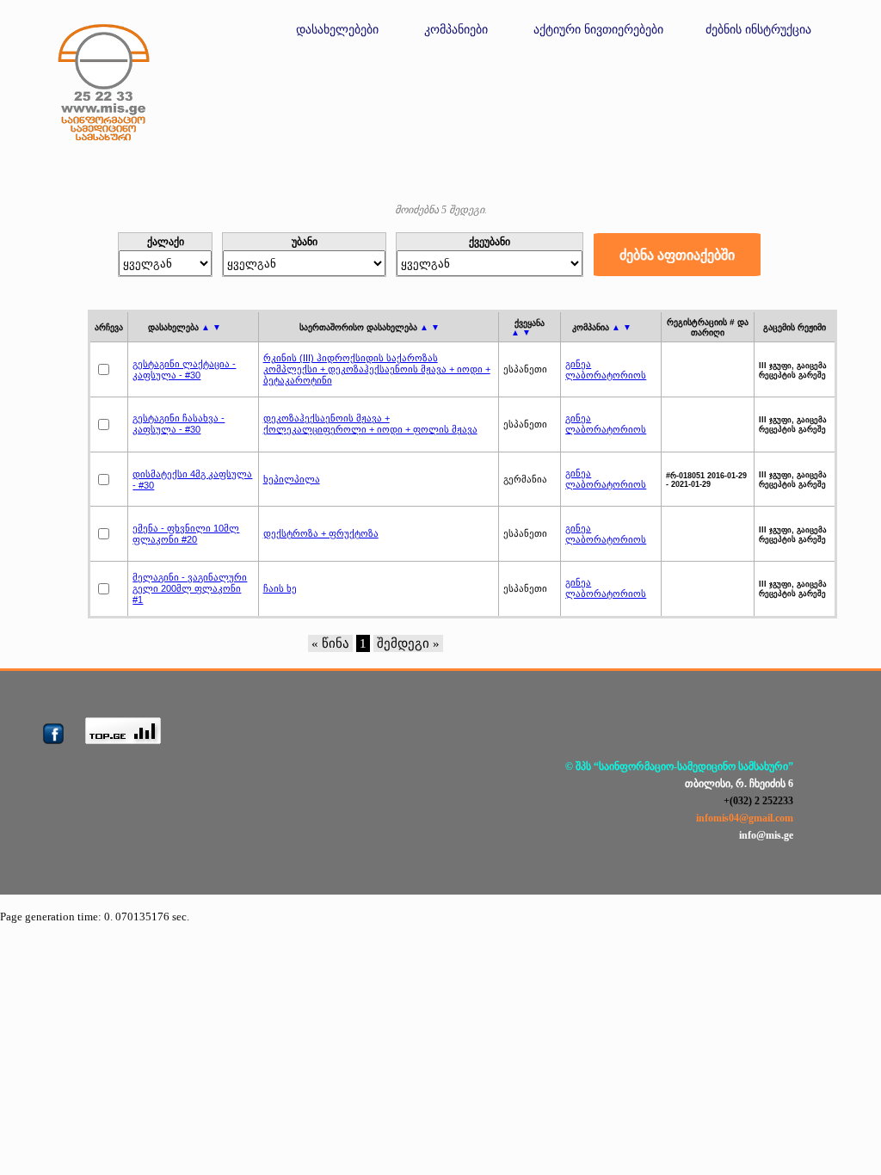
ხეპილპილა (291, 479)
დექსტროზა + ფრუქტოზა (321, 533)
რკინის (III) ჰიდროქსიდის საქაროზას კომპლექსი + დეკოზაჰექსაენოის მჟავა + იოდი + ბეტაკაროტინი (376, 369)
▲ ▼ (211, 327)
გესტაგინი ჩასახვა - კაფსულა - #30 (178, 423)
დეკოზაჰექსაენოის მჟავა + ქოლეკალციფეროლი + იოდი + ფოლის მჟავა (370, 423)
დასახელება (184, 327)
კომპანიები (456, 29)
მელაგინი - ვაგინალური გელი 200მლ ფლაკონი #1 (189, 588)
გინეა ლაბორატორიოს (605, 369)
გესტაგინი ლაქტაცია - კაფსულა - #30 (184, 369)
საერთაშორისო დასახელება (369, 327)
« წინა (330, 643)
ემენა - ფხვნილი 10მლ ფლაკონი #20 (185, 533)
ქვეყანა (528, 327)
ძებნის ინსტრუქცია (758, 29)
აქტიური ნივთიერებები (598, 29)
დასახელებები (337, 29)
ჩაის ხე (280, 588)
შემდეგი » (408, 643)
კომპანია (601, 327)
